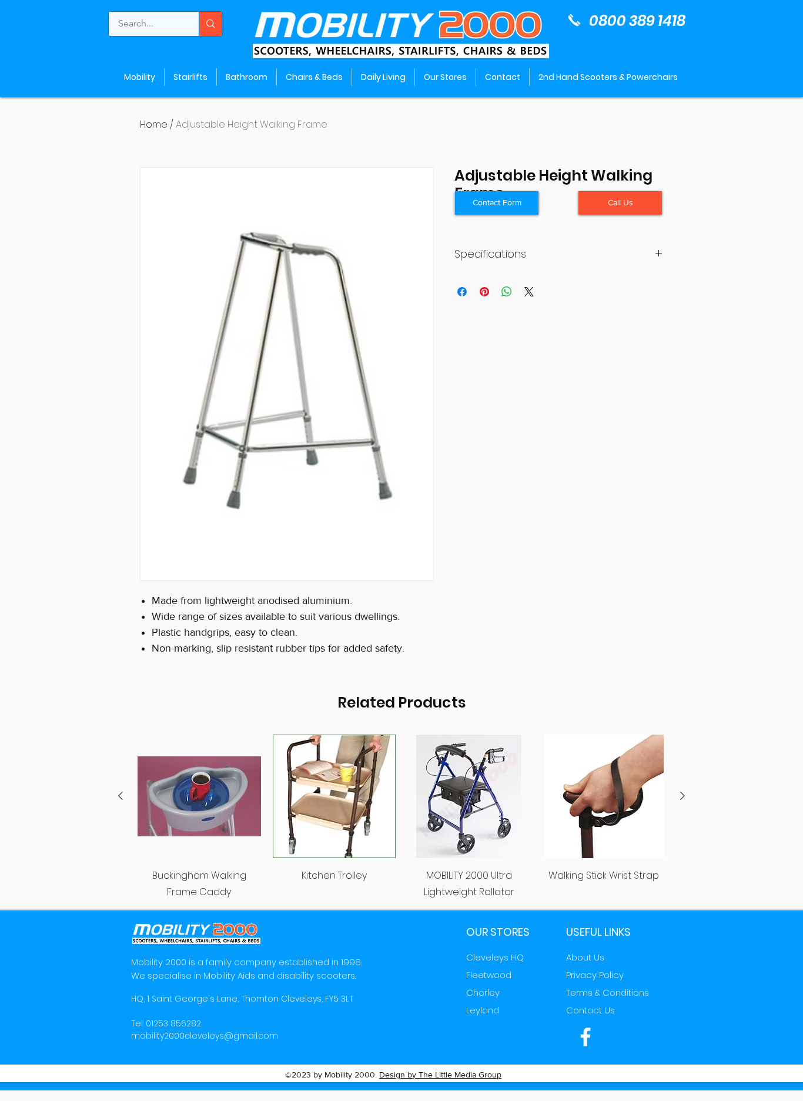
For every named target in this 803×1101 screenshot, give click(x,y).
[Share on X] (529, 292)
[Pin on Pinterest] (484, 292)
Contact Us (590, 1010)
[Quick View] (199, 796)
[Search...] (210, 24)
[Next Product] (682, 796)
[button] (620, 203)
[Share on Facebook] (462, 292)
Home (154, 124)
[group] (401, 817)
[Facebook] (585, 1037)
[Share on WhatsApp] (507, 292)
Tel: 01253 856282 (166, 1023)
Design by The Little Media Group (440, 1074)
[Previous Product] (120, 796)
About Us (585, 957)
